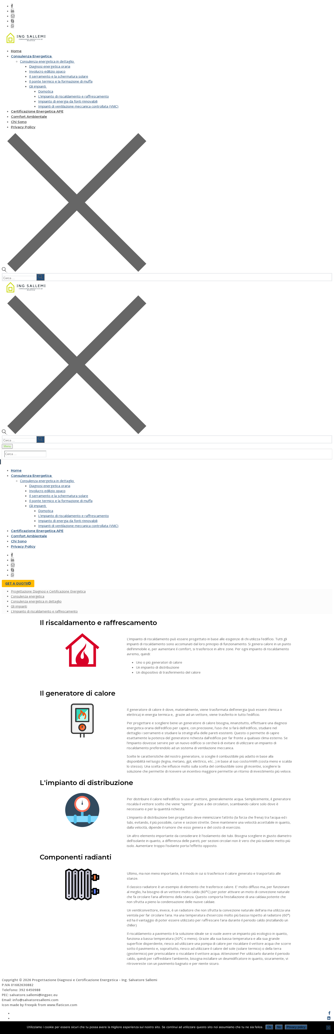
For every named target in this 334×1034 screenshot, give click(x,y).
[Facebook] (12, 5)
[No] (328, 1027)
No (279, 1027)
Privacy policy (296, 1027)
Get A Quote (16, 583)
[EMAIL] (13, 15)
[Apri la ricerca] (74, 270)
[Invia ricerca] (40, 277)
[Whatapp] (12, 25)
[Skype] (12, 20)
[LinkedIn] (12, 10)
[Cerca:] (23, 278)
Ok (269, 1027)
